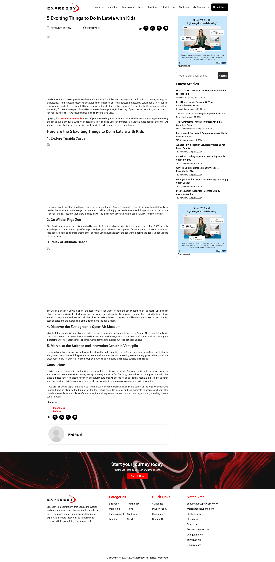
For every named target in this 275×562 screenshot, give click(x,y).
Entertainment (167, 7)
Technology (128, 7)
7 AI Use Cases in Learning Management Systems (201, 113)
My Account (199, 7)
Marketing (112, 7)
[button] (145, 28)
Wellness (184, 7)
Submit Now (219, 7)
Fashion (152, 7)
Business (99, 7)
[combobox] (197, 75)
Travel (141, 7)
